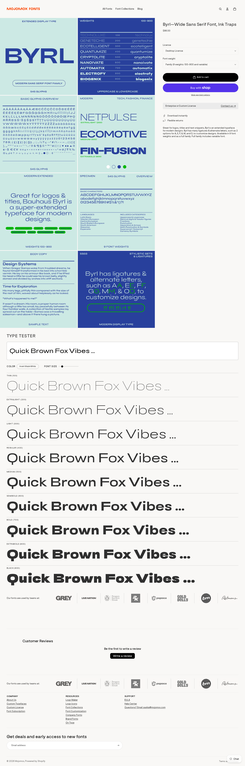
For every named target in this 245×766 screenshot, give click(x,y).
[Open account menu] (227, 9)
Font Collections (74, 707)
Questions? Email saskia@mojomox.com (145, 707)
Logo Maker (72, 700)
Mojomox (19, 761)
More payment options (200, 95)
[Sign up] (118, 745)
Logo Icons (71, 703)
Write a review (122, 656)
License (167, 45)
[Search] (220, 9)
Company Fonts (74, 715)
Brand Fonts (72, 719)
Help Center (130, 703)
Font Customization (76, 711)
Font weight (169, 58)
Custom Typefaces (16, 703)
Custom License (15, 707)
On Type (70, 722)
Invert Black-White (28, 366)
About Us (11, 700)
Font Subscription (16, 711)
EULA (127, 700)
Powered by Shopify (35, 761)
